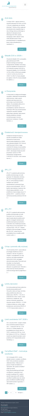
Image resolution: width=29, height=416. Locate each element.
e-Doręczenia (10, 91)
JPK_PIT (8, 209)
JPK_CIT (8, 170)
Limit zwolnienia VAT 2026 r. (16, 319)
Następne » (20, 392)
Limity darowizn (11, 284)
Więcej (21, 49)
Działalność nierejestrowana (16, 132)
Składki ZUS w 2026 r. (13, 55)
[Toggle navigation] (25, 4)
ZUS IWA (8, 18)
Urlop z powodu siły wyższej (16, 246)
